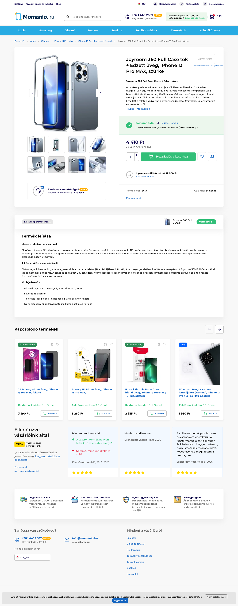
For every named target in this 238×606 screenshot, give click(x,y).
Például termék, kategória (87, 16)
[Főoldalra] (34, 16)
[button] (100, 93)
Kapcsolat (132, 574)
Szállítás (18, 4)
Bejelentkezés (216, 4)
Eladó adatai (133, 198)
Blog (58, 4)
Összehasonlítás (167, 4)
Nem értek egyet (216, 597)
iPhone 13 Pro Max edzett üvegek (95, 41)
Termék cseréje (135, 562)
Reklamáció (133, 550)
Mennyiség (130, 157)
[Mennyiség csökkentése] (137, 159)
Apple (33, 41)
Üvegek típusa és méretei (39, 4)
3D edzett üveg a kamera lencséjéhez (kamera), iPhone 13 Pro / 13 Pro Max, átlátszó (199, 392)
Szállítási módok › (170, 123)
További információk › (138, 108)
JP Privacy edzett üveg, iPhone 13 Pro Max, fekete (38, 391)
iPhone (45, 41)
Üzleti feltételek (136, 543)
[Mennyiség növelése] (137, 155)
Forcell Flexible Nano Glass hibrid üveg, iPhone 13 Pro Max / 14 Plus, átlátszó (145, 392)
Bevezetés (19, 41)
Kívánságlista (192, 4)
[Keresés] (68, 17)
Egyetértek (120, 600)
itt (190, 597)
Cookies (131, 567)
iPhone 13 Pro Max (63, 41)
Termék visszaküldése (139, 555)
